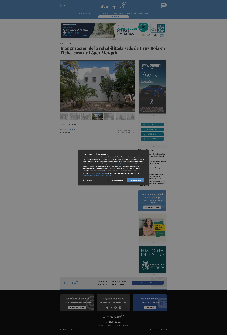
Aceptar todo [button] (136, 180)
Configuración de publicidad (99, 173)
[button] (88, 180)
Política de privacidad (104, 175)
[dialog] (113, 167)
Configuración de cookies (90, 175)
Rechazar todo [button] (117, 180)
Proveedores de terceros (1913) (129, 164)
